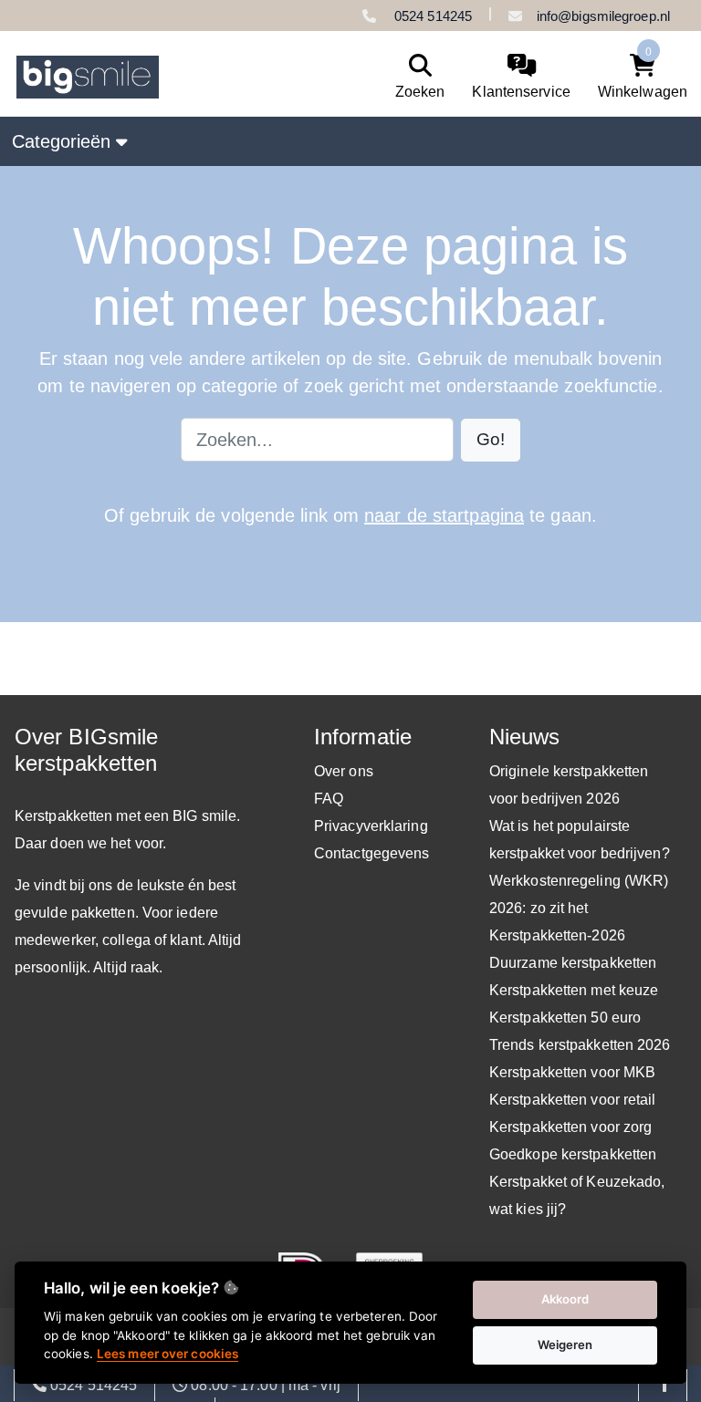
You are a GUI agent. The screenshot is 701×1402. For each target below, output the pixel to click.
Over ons (343, 771)
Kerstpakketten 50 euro (565, 1017)
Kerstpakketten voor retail (572, 1099)
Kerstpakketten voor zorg (570, 1127)
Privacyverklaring (371, 826)
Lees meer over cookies (167, 1353)
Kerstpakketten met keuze (573, 990)
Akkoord (565, 1299)
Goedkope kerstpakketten (572, 1154)
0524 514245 (431, 16)
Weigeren (565, 1344)
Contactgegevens (372, 853)
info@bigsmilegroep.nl (603, 16)
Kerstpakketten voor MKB (572, 1072)
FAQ (328, 798)
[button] (490, 440)
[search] (415, 77)
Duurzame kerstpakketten (572, 963)
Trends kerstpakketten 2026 (580, 1045)
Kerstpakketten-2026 (557, 935)
